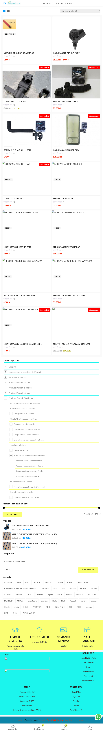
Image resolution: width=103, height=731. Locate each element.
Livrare (88, 667)
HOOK (83, 588)
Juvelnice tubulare (18, 445)
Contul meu (76, 692)
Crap (55, 588)
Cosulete (45, 588)
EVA (63, 588)
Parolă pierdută (76, 710)
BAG (19, 582)
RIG (70, 607)
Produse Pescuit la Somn (19, 393)
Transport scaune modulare (27, 476)
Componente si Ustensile (24, 424)
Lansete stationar (21, 450)
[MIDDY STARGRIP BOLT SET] (67, 164)
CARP (69, 582)
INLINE (94, 588)
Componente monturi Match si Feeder (20, 588)
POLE (25, 607)
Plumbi (7, 607)
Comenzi (76, 706)
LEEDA (40, 594)
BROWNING (9, 34)
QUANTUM (60, 607)
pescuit (94, 601)
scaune (89, 607)
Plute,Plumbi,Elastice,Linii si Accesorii (29, 487)
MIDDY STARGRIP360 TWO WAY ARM (69, 296)
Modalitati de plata (88, 658)
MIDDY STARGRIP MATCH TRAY (66, 247)
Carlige (60, 582)
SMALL (16, 613)
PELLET (73, 601)
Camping (12, 367)
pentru (84, 601)
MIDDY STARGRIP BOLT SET (65, 199)
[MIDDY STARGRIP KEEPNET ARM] (20, 212)
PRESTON (37, 607)
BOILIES (48, 582)
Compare (86, 570)
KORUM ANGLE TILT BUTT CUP (66, 53)
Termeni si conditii (27, 692)
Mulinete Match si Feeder (21, 481)
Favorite (76, 701)
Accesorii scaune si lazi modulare (29, 466)
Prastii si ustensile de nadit (21, 492)
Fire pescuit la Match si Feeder (26, 434)
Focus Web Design (55, 720)
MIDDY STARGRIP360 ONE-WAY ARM (19, 296)
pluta (16, 607)
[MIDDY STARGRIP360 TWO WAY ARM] (72, 261)
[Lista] (8, 11)
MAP (60, 594)
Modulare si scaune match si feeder (29, 455)
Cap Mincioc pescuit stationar (22, 408)
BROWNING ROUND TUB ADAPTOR (18, 53)
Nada (54, 601)
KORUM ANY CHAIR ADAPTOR (16, 102)
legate (50, 594)
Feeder (73, 588)
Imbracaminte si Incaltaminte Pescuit (24, 372)
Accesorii (8, 582)
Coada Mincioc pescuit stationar (23, 419)
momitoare (32, 601)
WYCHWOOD (29, 613)
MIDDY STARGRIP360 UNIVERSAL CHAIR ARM (22, 344)
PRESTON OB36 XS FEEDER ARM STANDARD (72, 344)
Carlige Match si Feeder (24, 413)
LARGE (30, 594)
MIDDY (57, 180)
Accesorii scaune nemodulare (29, 460)
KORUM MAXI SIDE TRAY (14, 199)
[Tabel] (4, 11)
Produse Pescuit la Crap (19, 382)
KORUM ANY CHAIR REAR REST (66, 102)
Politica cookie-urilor (27, 696)
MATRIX (79, 594)
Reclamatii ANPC (88, 681)
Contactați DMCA (27, 701)
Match (69, 594)
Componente (82, 582)
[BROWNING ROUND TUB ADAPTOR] (9, 18)
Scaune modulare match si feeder (29, 471)
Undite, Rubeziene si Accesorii (26, 497)
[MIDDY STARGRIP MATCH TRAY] (69, 212)
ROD (79, 607)
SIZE (6, 613)
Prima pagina (12, 729)
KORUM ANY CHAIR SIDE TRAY (66, 150)
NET (63, 601)
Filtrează (12, 514)
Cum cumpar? (88, 662)
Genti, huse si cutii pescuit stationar (29, 440)
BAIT (27, 582)
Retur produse (88, 672)
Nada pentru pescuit (17, 377)
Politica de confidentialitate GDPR (27, 710)
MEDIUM (92, 594)
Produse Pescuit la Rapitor (20, 387)
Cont (90, 729)
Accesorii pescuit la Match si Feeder (25, 403)
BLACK (37, 582)
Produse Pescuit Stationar (20, 398)
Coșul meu (76, 696)
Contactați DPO (27, 706)
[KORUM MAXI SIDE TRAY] (16, 164)
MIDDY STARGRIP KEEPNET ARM (17, 247)
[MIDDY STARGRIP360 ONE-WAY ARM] (22, 261)
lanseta (19, 594)
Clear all (7, 569)
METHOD (8, 601)
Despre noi (88, 676)
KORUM (8, 180)
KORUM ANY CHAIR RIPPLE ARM (17, 150)
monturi (44, 601)
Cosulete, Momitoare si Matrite (27, 429)
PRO (48, 607)
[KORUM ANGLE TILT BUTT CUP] (76, 18)
